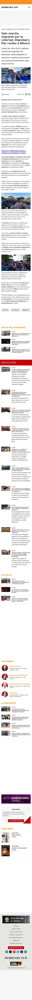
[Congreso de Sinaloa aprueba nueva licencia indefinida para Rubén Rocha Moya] (5, 435)
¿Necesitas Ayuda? (16, 947)
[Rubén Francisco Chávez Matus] (4, 685)
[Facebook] (6, 951)
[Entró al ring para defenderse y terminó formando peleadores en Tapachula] (5, 734)
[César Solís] (4, 694)
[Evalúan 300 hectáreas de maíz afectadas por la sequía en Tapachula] (5, 537)
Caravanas (15, 310)
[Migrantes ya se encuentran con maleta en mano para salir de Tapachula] (5, 334)
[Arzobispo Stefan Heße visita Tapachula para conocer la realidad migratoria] (5, 718)
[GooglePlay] (25, 951)
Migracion (26, 310)
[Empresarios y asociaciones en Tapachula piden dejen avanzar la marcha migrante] (5, 350)
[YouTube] (14, 951)
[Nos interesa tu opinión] (16, 919)
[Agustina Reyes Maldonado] (4, 676)
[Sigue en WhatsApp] (26, 94)
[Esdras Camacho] (4, 668)
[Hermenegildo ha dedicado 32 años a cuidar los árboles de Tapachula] (5, 514)
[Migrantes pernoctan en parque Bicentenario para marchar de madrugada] (5, 342)
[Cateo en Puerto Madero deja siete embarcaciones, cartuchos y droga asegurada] (5, 474)
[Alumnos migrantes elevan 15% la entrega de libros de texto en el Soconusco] (5, 726)
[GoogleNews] (18, 951)
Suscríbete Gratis (16, 820)
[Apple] (21, 951)
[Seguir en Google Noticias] (29, 94)
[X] (10, 951)
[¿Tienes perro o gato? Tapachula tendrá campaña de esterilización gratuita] (5, 709)
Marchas (5, 310)
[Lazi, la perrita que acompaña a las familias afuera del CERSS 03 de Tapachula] (5, 494)
